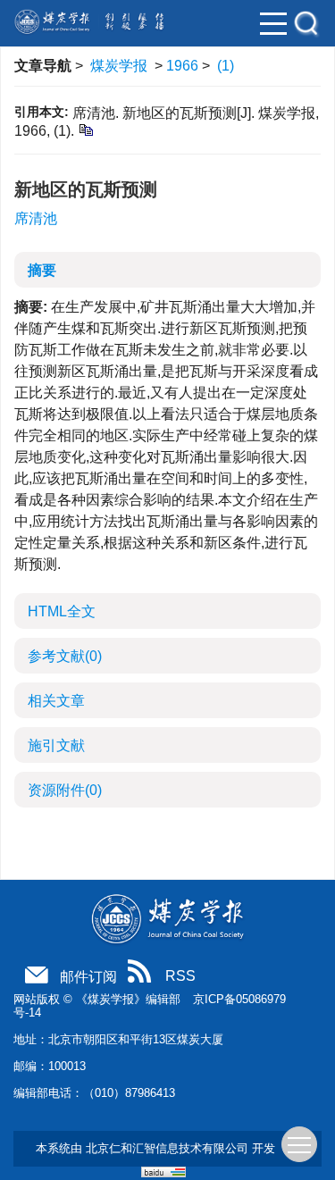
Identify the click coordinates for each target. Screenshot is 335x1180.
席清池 (35, 218)
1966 (182, 65)
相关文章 (56, 700)
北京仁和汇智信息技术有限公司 (167, 1148)
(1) (225, 65)
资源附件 (65, 790)
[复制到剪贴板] (85, 129)
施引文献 (56, 745)
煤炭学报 (118, 65)
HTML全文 (62, 611)
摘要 (42, 270)
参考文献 (65, 656)
